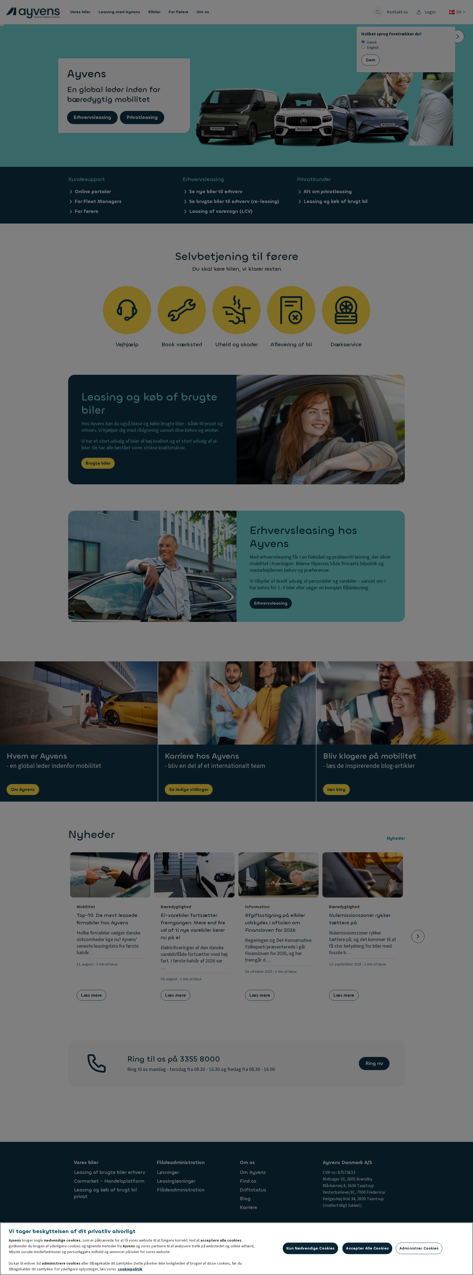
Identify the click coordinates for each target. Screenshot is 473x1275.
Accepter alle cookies (367, 1248)
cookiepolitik (130, 1269)
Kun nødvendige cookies (310, 1248)
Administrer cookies (419, 1248)
